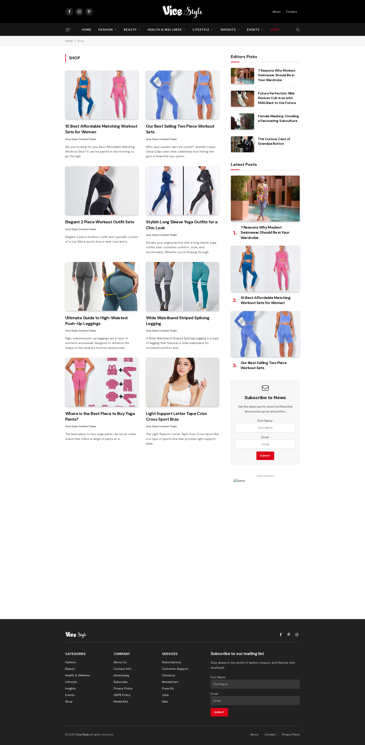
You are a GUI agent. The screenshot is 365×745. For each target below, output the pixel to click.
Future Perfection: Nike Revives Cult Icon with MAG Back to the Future (277, 98)
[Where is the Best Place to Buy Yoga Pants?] (101, 382)
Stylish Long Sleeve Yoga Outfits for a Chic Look (181, 224)
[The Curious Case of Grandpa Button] (242, 144)
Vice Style (82, 734)
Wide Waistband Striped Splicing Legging (177, 320)
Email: (265, 437)
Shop (275, 29)
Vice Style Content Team (80, 139)
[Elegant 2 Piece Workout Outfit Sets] (101, 190)
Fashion (105, 29)
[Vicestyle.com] (182, 11)
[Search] (297, 29)
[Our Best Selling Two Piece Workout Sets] (182, 95)
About (276, 12)
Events (253, 29)
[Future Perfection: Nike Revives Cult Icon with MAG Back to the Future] (242, 99)
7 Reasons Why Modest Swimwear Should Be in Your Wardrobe (276, 75)
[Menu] (68, 30)
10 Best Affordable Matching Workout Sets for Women (101, 129)
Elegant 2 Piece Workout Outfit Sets (99, 222)
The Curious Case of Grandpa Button (274, 141)
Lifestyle (201, 29)
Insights (228, 29)
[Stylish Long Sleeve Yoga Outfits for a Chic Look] (182, 190)
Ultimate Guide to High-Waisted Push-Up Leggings (96, 320)
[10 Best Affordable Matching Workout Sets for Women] (101, 95)
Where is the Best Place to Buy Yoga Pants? (100, 416)
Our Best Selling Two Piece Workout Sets (180, 129)
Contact (291, 12)
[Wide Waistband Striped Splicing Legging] (182, 286)
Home (86, 29)
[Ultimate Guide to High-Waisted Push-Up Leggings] (101, 286)
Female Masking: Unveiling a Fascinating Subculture (278, 118)
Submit (265, 455)
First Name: (265, 421)
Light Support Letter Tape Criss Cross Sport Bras (176, 416)
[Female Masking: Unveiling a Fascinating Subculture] (242, 121)
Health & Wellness (165, 29)
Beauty (130, 29)
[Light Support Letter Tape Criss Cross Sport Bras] (182, 382)
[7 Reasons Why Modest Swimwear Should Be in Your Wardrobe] (242, 76)
